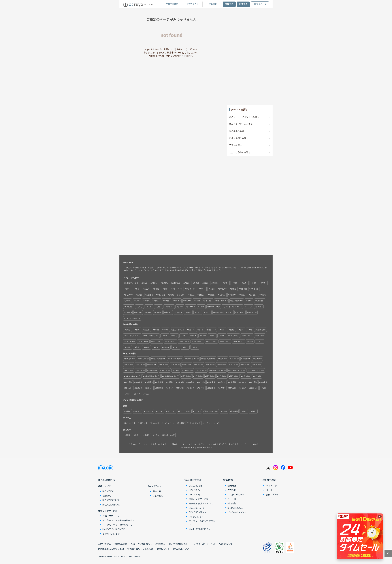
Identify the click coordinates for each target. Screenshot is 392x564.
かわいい (160, 411)
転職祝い (177, 301)
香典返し (168, 312)
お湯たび (156, 444)
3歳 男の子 (129, 364)
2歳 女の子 (258, 359)
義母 (222, 335)
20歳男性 (149, 382)
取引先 (250, 341)
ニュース (232, 498)
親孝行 (148, 312)
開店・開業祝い (237, 301)
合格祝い (201, 295)
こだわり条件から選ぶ (240, 152)
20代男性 (170, 382)
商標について (163, 548)
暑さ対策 (181, 423)
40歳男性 (232, 382)
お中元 (233, 289)
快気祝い (138, 312)
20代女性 (159, 382)
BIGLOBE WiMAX (111, 504)
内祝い (249, 301)
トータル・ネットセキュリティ (117, 524)
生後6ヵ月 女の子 (208, 359)
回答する (243, 4)
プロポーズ (240, 312)
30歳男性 (190, 382)
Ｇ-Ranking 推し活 (205, 447)
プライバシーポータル (205, 543)
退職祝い (187, 301)
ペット (198, 312)
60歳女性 (149, 388)
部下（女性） (157, 341)
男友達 (146, 330)
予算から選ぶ (235, 145)
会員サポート (272, 494)
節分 (166, 289)
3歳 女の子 (141, 364)
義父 (213, 335)
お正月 (146, 289)
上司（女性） (212, 341)
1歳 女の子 (235, 359)
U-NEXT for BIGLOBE (113, 529)
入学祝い (222, 295)
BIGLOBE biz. (195, 485)
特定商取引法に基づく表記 (111, 548)
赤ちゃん (166, 347)
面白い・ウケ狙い (211, 411)
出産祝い (165, 283)
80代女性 (211, 388)
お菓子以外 (143, 423)
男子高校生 (210, 376)
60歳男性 (159, 388)
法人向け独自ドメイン (199, 528)
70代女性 (190, 388)
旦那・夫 (191, 330)
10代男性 (128, 382)
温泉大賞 (157, 491)
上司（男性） (198, 341)
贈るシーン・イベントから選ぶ (244, 117)
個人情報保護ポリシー (179, 543)
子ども (174, 335)
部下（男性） (144, 341)
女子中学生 (198, 376)
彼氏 (128, 330)
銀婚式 (205, 283)
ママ (156, 347)
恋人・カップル (178, 330)
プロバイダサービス (198, 498)
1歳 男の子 (223, 359)
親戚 (165, 335)
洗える (224, 411)
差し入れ (249, 306)
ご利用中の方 (269, 480)
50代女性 (128, 388)
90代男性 (242, 388)
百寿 (137, 289)
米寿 (254, 283)
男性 (128, 394)
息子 (241, 330)
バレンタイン (177, 289)
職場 (128, 435)
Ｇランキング (134, 444)
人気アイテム (192, 4)
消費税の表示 (121, 543)
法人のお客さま (193, 480)
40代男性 (253, 382)
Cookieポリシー (227, 543)
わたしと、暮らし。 (171, 444)
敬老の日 (243, 289)
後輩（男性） (171, 341)
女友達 (156, 330)
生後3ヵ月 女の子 (175, 359)
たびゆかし (256, 444)
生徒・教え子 (130, 341)
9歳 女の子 (141, 370)
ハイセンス (149, 411)
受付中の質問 (172, 4)
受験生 (137, 435)
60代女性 (170, 388)
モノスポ (212, 444)
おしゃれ (137, 411)
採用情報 (232, 503)
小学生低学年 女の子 (237, 370)
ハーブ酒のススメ (186, 447)
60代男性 (180, 388)
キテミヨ (186, 444)
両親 (232, 330)
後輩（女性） (184, 341)
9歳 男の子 (129, 370)
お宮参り (149, 295)
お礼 (149, 306)
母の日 (202, 289)
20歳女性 (138, 382)
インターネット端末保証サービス (118, 520)
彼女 (137, 330)
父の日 (212, 289)
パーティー (252, 312)
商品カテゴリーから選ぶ (241, 124)
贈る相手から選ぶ (237, 131)
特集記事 (213, 4)
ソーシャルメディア (237, 512)
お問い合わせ (104, 543)
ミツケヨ (245, 444)
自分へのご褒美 (214, 306)
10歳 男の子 (152, 370)
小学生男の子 (188, 370)
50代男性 (138, 388)
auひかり (106, 495)
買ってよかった (185, 411)
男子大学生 (234, 376)
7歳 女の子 (234, 364)
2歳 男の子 (246, 359)
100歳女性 (254, 388)
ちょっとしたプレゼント (233, 306)
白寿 (128, 289)
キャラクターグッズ (211, 423)
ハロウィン (254, 289)
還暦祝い (215, 283)
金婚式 (196, 283)
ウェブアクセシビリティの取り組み (148, 543)
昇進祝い (167, 301)
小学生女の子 (201, 370)
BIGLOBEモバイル (111, 500)
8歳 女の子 (257, 364)
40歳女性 (222, 382)
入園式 (137, 301)
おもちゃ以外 (130, 423)
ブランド (197, 411)
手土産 (180, 306)
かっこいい (171, 411)
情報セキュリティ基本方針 (140, 548)
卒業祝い (242, 295)
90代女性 (232, 388)
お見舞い (259, 306)
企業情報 (228, 480)
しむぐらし (158, 495)
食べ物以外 (155, 423)
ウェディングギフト (132, 318)
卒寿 (263, 283)
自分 (195, 347)
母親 (222, 330)
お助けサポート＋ (111, 515)
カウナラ (234, 444)
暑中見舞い (223, 289)
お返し (139, 306)
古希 (225, 283)
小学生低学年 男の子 (218, 370)
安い (244, 411)
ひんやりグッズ (194, 423)
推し (185, 347)
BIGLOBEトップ (181, 548)
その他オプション (111, 533)
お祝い (158, 306)
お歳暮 (139, 295)
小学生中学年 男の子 (256, 370)
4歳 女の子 (164, 364)
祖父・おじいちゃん (132, 335)
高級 (253, 411)
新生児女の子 (144, 359)
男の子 (146, 394)
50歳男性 (263, 382)
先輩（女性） (247, 335)
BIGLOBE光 (108, 491)
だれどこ (146, 444)
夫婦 (128, 347)
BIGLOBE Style (235, 507)
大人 (260, 341)
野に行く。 (223, 444)
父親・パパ (211, 330)
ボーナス (178, 312)
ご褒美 (201, 306)
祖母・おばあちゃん (151, 335)
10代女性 (257, 376)
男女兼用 (234, 411)
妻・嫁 (201, 330)
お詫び (207, 312)
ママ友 (165, 330)
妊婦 (147, 347)
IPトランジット (196, 516)
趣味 (188, 312)
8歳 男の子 (245, 364)
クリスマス (129, 295)
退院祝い (128, 312)
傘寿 (244, 283)
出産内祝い (129, 306)
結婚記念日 (176, 283)
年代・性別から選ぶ (238, 138)
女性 (264, 388)
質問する (229, 4)
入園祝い (212, 295)
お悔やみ (158, 312)
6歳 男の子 (199, 364)
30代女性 (201, 382)
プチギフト (169, 306)
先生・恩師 (260, 335)
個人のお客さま (106, 480)
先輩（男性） (234, 335)
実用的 (127, 411)
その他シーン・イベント (223, 312)
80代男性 (222, 388)
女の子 (137, 394)
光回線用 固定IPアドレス (201, 503)
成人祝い (253, 295)
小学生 (176, 370)
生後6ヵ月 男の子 (192, 359)
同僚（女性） (239, 341)
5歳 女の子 (187, 364)
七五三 (191, 295)
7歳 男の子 (222, 364)
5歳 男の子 (176, 364)
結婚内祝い (260, 301)
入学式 (127, 301)
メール (269, 490)
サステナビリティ (236, 494)
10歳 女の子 (165, 370)
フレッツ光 (194, 494)
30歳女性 (180, 382)
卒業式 (263, 295)
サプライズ (191, 306)
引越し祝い (208, 301)
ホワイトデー (191, 289)
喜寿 (235, 283)
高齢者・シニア (169, 435)
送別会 (197, 301)
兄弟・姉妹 (261, 330)
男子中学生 (186, 376)
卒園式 (146, 301)
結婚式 (186, 283)
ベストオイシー (199, 444)
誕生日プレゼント (131, 283)
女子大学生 (246, 376)
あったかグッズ (168, 423)
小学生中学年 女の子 (133, 376)
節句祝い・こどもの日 (177, 295)
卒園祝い (232, 295)
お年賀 (156, 289)
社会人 (156, 435)
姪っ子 (203, 335)
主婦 (137, 347)
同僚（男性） (225, 341)
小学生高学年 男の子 (152, 376)
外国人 (146, 435)
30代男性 (211, 382)
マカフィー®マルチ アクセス (202, 523)
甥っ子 (193, 335)
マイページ (261, 4)
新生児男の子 (130, 359)
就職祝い (156, 301)
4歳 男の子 (152, 364)
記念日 (144, 283)
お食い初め (161, 295)
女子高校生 (222, 376)
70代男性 (201, 388)
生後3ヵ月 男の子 (158, 359)
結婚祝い (154, 283)
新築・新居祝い (222, 301)
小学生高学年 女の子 (171, 376)
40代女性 (242, 382)
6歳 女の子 (210, 364)
